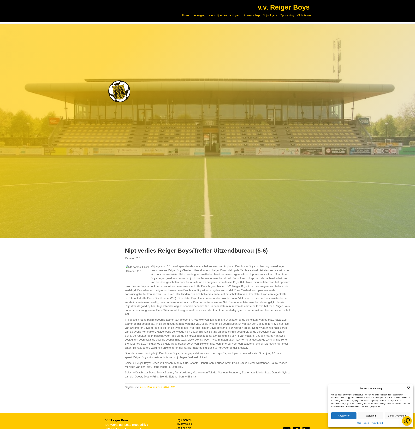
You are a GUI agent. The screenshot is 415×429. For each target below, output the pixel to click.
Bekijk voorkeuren (397, 415)
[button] (408, 388)
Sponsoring (287, 15)
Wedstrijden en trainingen (224, 15)
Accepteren (344, 415)
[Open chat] (407, 421)
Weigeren (371, 415)
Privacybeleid (377, 423)
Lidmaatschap (251, 15)
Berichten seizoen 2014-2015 (157, 387)
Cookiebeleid (363, 423)
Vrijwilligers (270, 15)
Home (185, 15)
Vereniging (199, 15)
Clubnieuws (304, 15)
